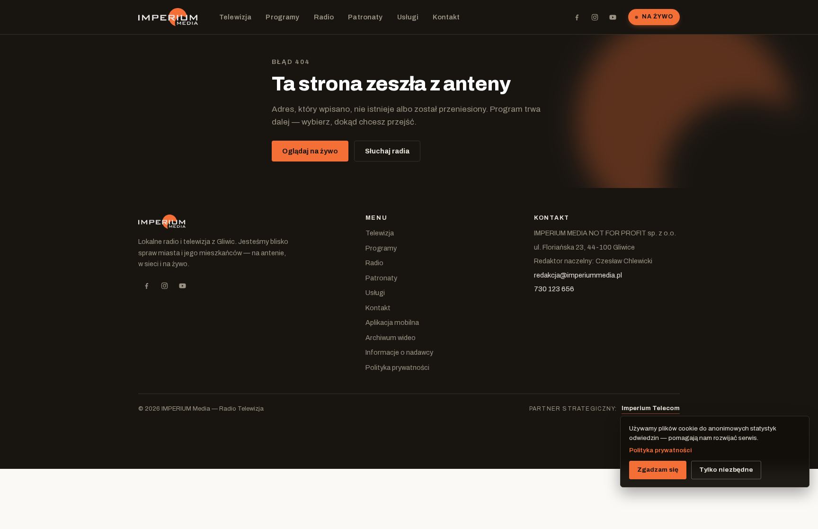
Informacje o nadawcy (399, 352)
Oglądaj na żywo (310, 151)
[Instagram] (595, 17)
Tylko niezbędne (726, 469)
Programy (282, 17)
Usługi (408, 17)
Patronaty (365, 17)
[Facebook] (577, 17)
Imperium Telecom (651, 408)
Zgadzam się (657, 469)
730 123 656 (554, 289)
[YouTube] (613, 17)
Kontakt (446, 17)
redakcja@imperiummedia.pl (578, 275)
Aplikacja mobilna (392, 322)
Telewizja (235, 17)
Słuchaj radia (387, 151)
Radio (324, 17)
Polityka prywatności (397, 367)
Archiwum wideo (390, 337)
